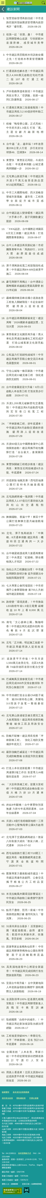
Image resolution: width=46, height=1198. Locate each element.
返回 (3, 9)
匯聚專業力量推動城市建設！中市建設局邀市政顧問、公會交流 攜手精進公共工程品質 (22, 879)
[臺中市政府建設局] (23, 2)
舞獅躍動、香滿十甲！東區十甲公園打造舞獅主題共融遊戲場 (22, 521)
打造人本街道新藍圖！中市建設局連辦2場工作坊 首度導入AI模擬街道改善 (22, 772)
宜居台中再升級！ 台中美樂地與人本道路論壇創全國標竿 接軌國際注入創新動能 (22, 987)
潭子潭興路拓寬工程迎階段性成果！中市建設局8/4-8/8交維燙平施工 (22, 269)
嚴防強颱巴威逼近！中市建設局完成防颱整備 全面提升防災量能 (22, 756)
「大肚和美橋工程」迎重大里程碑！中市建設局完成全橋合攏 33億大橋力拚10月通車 (22, 790)
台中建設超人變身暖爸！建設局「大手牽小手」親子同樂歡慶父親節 (22, 217)
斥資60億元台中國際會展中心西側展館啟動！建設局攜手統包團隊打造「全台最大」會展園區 (22, 450)
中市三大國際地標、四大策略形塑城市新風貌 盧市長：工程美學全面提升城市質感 (22, 198)
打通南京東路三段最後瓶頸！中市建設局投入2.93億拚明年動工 (23, 111)
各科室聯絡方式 (24, 1153)
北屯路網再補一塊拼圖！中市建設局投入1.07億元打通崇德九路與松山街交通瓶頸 (22, 502)
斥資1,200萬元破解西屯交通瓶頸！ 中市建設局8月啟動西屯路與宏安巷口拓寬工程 (22, 409)
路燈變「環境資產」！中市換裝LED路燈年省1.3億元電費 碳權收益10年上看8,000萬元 (22, 608)
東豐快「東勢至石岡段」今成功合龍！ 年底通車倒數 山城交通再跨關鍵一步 (23, 164)
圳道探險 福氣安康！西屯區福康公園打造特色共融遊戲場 (22, 484)
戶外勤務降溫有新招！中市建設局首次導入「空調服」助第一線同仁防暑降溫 (23, 95)
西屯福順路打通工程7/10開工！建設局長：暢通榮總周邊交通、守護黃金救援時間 (22, 859)
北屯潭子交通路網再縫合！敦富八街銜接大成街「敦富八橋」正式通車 (22, 841)
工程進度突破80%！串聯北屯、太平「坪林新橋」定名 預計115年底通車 (22, 1039)
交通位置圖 (33, 1098)
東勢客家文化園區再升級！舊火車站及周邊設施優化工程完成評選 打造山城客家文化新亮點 (22, 340)
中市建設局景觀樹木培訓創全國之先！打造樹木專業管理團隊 (23, 58)
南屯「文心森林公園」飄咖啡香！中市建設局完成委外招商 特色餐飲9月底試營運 (22, 628)
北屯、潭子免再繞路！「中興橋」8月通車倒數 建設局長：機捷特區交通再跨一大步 (22, 539)
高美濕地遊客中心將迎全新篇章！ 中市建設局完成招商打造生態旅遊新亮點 (22, 971)
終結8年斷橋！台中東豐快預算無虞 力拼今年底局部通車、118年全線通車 (22, 808)
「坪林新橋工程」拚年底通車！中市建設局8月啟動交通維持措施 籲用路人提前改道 (22, 429)
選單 (2, 2)
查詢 (43, 2)
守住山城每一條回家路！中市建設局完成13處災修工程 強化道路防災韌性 (22, 375)
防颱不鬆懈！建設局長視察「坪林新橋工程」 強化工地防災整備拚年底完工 (22, 740)
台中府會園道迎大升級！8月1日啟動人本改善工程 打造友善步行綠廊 (22, 391)
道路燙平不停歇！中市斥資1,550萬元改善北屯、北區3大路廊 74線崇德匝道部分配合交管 (22, 664)
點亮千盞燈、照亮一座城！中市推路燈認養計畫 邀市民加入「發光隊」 (22, 914)
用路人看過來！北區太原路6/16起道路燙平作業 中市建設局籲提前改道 (22, 1076)
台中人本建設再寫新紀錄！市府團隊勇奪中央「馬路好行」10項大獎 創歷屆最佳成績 (22, 251)
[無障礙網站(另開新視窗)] (12, 1191)
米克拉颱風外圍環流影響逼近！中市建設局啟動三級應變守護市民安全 (22, 898)
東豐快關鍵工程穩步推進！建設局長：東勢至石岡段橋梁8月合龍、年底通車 (22, 468)
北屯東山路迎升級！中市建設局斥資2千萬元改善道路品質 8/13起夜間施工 (23, 180)
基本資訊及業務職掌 (21, 1092)
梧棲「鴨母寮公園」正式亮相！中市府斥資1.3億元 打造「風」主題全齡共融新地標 (23, 129)
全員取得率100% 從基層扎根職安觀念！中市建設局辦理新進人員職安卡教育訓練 (22, 1005)
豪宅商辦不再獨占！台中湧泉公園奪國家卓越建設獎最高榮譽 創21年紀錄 (22, 285)
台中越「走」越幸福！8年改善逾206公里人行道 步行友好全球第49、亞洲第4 (23, 148)
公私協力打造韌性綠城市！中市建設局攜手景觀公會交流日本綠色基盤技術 (22, 358)
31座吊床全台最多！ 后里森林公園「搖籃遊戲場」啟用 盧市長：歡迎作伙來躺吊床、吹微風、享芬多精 (22, 932)
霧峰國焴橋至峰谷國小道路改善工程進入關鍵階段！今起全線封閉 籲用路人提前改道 (22, 304)
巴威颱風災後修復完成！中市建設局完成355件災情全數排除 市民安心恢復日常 (22, 683)
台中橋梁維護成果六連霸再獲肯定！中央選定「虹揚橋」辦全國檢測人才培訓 (22, 557)
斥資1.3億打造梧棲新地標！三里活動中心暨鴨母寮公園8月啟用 (22, 825)
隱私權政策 (21, 1098)
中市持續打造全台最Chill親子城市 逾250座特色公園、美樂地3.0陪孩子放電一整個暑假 (22, 701)
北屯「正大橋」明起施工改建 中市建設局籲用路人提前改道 (22, 646)
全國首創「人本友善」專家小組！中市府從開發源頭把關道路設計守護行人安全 (22, 1058)
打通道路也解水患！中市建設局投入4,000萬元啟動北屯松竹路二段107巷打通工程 (23, 77)
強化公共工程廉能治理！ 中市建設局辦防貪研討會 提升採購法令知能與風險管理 (22, 573)
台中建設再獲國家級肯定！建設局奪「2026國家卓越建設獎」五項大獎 (22, 322)
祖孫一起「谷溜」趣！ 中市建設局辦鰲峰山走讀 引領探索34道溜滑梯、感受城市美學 (23, 40)
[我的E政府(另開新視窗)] (26, 1190)
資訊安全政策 (7, 1098)
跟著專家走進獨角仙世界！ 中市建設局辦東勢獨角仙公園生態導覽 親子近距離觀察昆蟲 (22, 952)
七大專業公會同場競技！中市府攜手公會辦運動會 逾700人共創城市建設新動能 (22, 589)
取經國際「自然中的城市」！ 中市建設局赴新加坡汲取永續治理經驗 (22, 1023)
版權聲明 (5, 1092)
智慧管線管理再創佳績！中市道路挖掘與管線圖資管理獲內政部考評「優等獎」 (23, 22)
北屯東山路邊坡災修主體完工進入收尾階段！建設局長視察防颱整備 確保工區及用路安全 (22, 721)
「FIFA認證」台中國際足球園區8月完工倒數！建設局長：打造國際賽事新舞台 (22, 233)
